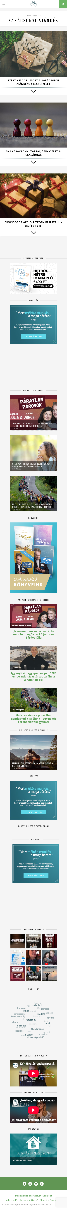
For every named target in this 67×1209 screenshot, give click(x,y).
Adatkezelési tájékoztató (18, 1200)
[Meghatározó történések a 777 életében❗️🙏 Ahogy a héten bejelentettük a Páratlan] (49, 941)
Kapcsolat (47, 1195)
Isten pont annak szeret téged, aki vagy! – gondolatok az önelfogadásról (33, 465)
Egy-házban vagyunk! (22, 1160)
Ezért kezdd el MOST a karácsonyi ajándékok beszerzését (33, 82)
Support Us (55, 1200)
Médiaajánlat (21, 1195)
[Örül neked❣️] (49, 973)
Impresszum (35, 1195)
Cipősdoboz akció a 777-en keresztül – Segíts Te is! (34, 224)
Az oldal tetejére (53, 1204)
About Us (44, 1200)
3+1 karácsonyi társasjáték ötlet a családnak (33, 153)
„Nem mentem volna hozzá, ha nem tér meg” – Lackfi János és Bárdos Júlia (33, 424)
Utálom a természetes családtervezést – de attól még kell (32, 764)
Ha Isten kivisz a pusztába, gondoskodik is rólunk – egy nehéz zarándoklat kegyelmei (33, 505)
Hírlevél (34, 1200)
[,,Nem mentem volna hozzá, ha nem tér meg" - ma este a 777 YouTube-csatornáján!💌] (49, 957)
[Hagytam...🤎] (17, 941)
